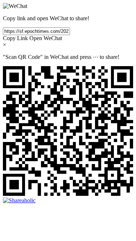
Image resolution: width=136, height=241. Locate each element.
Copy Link (15, 38)
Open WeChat (45, 38)
